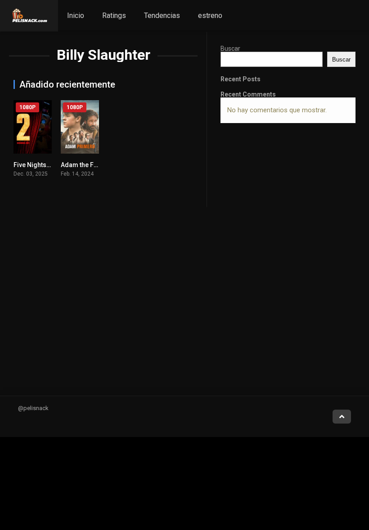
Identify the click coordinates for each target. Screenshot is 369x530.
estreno (210, 15)
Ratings (114, 15)
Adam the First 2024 (90, 164)
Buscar (230, 48)
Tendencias (162, 15)
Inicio (75, 15)
